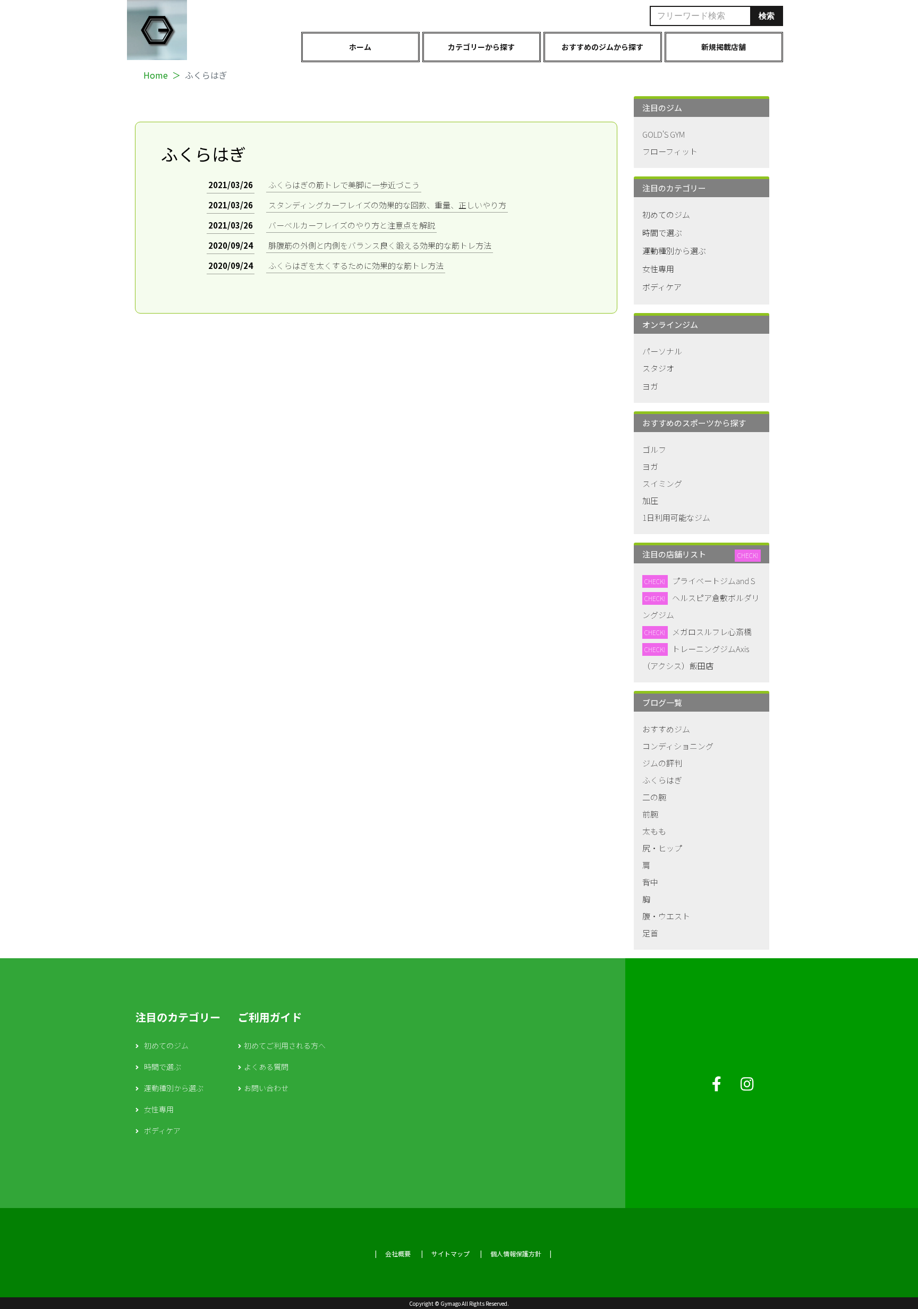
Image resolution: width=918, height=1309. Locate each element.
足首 (650, 933)
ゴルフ (654, 449)
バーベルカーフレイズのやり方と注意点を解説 (351, 225)
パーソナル (662, 351)
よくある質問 (266, 1066)
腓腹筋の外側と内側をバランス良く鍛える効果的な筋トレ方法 (379, 245)
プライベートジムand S (713, 580)
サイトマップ (450, 1253)
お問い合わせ (266, 1088)
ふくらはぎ (662, 780)
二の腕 (654, 797)
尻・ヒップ (662, 848)
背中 (650, 882)
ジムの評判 (662, 762)
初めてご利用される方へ (285, 1045)
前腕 (650, 814)
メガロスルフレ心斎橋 (712, 631)
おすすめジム (666, 728)
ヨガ (650, 386)
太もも (654, 831)
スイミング (662, 483)
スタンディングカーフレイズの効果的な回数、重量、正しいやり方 (387, 204)
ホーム (360, 46)
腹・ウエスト (666, 916)
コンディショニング (677, 745)
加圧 (650, 500)
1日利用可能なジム (676, 517)
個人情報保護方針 (515, 1253)
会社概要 (398, 1253)
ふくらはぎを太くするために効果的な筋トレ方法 (356, 265)
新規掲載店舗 (723, 46)
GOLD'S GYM (663, 134)
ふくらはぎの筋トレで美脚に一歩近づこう (344, 184)
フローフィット (670, 151)
